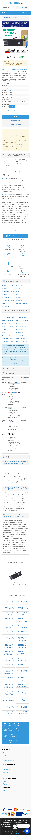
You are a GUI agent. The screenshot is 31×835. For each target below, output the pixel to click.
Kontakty (5, 790)
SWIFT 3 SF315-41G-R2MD (22, 341)
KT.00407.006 (19, 300)
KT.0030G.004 (5, 297)
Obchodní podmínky (8, 758)
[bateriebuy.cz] (15, 4)
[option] (15, 38)
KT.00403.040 (19, 297)
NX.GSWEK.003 (6, 323)
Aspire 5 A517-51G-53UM (8, 318)
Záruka (4, 755)
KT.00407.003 (5, 288)
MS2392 (18, 288)
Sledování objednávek (8, 774)
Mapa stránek (6, 793)
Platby (4, 781)
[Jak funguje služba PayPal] (22, 814)
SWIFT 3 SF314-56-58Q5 (8, 341)
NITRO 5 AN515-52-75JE (22, 321)
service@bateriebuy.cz (10, 110)
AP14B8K (18, 291)
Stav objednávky (7, 772)
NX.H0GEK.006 (19, 323)
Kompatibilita (15, 120)
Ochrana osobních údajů (9, 760)
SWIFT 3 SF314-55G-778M (8, 338)
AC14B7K (4, 294)
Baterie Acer (14, 17)
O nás (4, 753)
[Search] (18, 7)
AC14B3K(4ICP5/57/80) (8, 300)
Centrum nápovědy (7, 767)
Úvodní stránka (6, 17)
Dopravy (5, 784)
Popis (15, 116)
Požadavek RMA (7, 769)
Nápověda (25, 13)
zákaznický (22, 362)
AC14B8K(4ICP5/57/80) (8, 291)
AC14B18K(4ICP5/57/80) (8, 285)
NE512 (17, 294)
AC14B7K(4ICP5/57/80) (21, 303)
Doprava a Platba (15, 124)
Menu (5, 13)
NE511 (3, 303)
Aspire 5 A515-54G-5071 (22, 315)
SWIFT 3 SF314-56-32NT (22, 338)
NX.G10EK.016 (19, 285)
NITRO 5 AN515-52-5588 (8, 321)
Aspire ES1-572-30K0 (21, 318)
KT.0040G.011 (5, 306)
